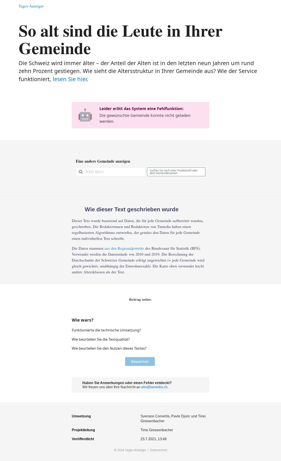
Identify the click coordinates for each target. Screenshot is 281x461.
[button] (191, 330)
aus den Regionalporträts (124, 248)
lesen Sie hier (70, 79)
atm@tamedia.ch (154, 387)
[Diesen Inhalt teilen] (260, 6)
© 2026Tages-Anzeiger (130, 450)
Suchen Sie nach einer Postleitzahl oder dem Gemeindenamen (174, 172)
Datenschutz (158, 450)
